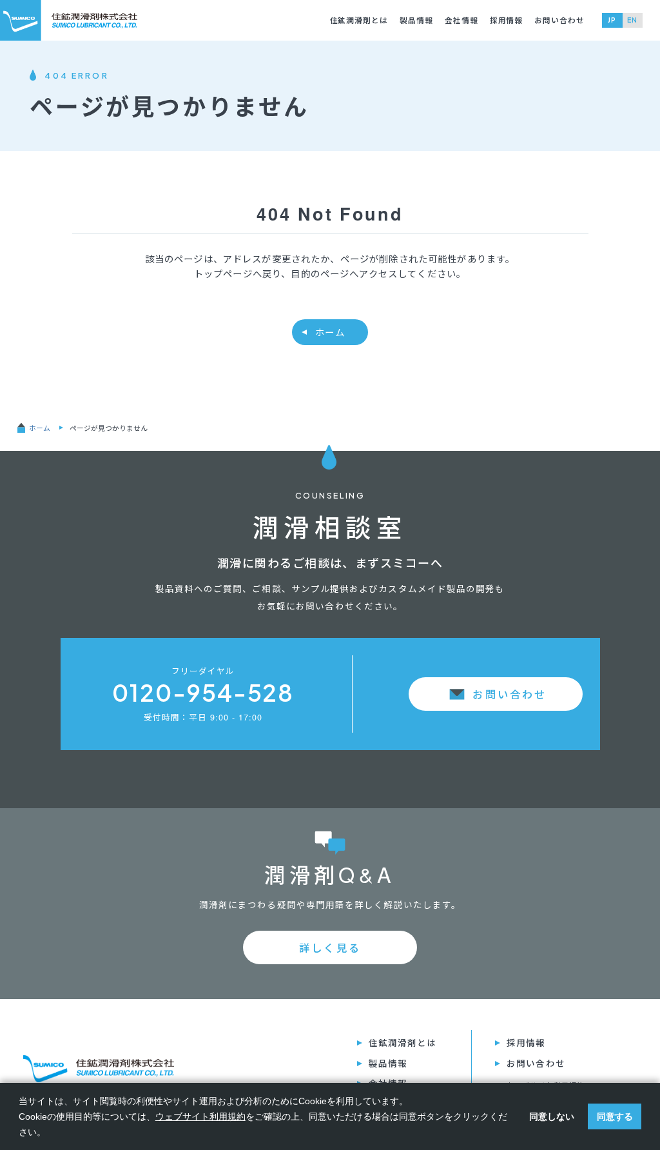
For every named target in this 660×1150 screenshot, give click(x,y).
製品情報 (416, 20)
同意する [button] (615, 1116)
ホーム (330, 332)
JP (612, 19)
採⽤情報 (506, 20)
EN (632, 19)
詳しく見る (330, 947)
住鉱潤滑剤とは (359, 20)
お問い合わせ (559, 20)
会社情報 (461, 20)
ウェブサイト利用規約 (200, 1116)
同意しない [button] (551, 1116)
